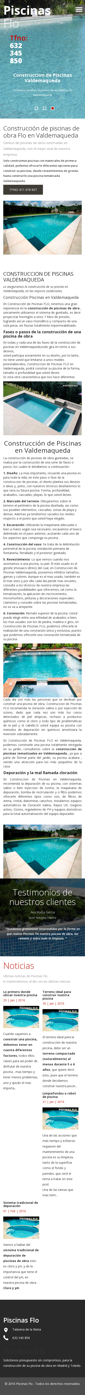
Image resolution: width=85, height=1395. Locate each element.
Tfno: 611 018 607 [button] (23, 190)
